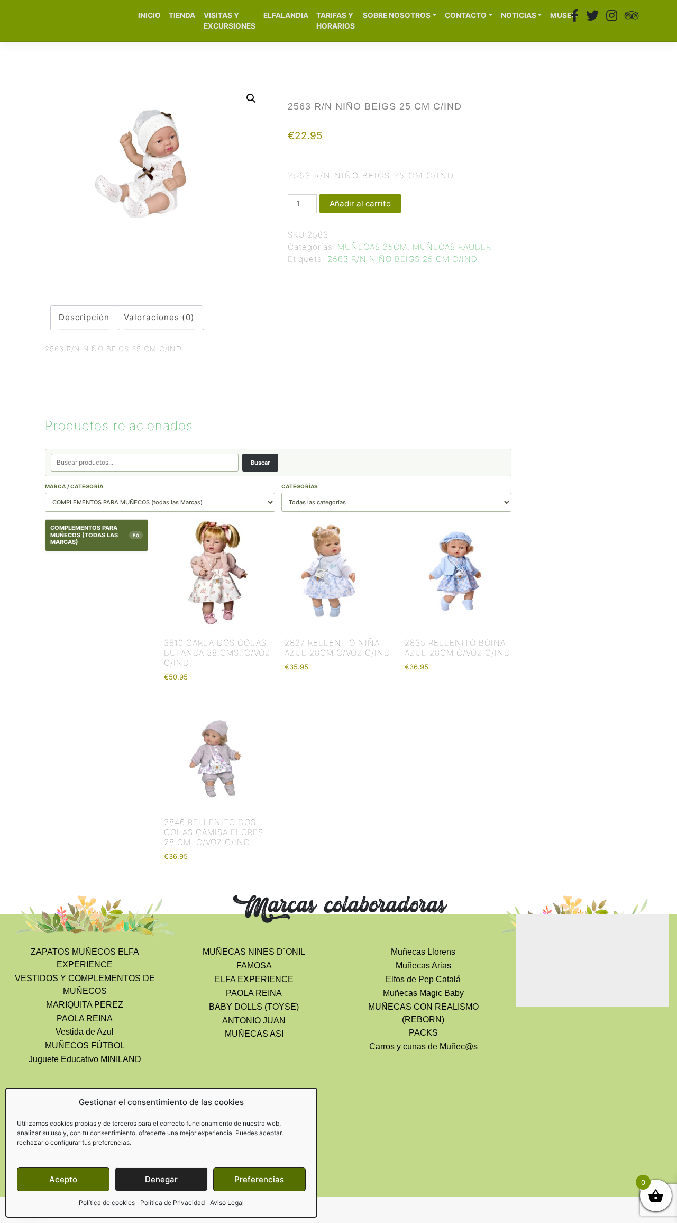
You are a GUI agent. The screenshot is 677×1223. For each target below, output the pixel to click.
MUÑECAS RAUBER (452, 247)
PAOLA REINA (85, 1018)
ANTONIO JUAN (254, 1020)
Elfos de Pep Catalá (423, 979)
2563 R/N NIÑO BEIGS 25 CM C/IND (402, 259)
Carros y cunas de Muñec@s (423, 1046)
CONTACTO (466, 15)
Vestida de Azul (85, 1031)
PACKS (423, 1032)
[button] (251, 98)
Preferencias (259, 1179)
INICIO (149, 15)
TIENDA (182, 15)
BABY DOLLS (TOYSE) (254, 1006)
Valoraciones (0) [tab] (159, 317)
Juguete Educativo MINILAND (85, 1059)
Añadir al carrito (360, 203)
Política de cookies (107, 1203)
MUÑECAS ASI (254, 1033)
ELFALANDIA (285, 15)
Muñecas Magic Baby (423, 993)
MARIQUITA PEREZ (84, 1004)
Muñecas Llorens (423, 951)
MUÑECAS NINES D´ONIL (254, 951)
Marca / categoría (74, 486)
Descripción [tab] (84, 317)
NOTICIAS (518, 15)
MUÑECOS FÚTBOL (85, 1045)
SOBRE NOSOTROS (397, 15)
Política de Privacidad (172, 1203)
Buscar (260, 462)
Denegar (161, 1179)
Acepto (63, 1179)
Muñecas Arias (423, 965)
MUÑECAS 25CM (372, 247)
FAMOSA (254, 965)
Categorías (299, 486)
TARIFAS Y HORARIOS (335, 21)
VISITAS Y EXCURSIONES (229, 21)
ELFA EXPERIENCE (254, 979)
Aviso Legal (227, 1203)
